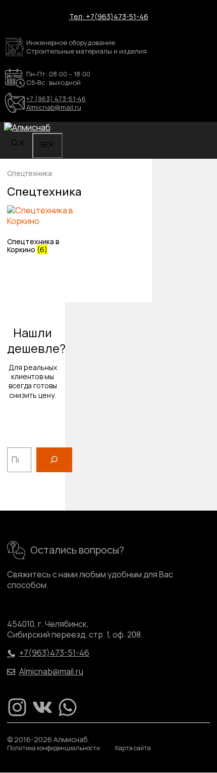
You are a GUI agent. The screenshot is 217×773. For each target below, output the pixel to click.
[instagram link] (17, 707)
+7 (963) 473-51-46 (56, 98)
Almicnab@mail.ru (53, 107)
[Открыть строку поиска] (18, 144)
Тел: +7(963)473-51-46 (108, 16)
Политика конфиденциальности (53, 748)
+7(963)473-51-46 (54, 652)
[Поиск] (54, 459)
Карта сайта (133, 748)
